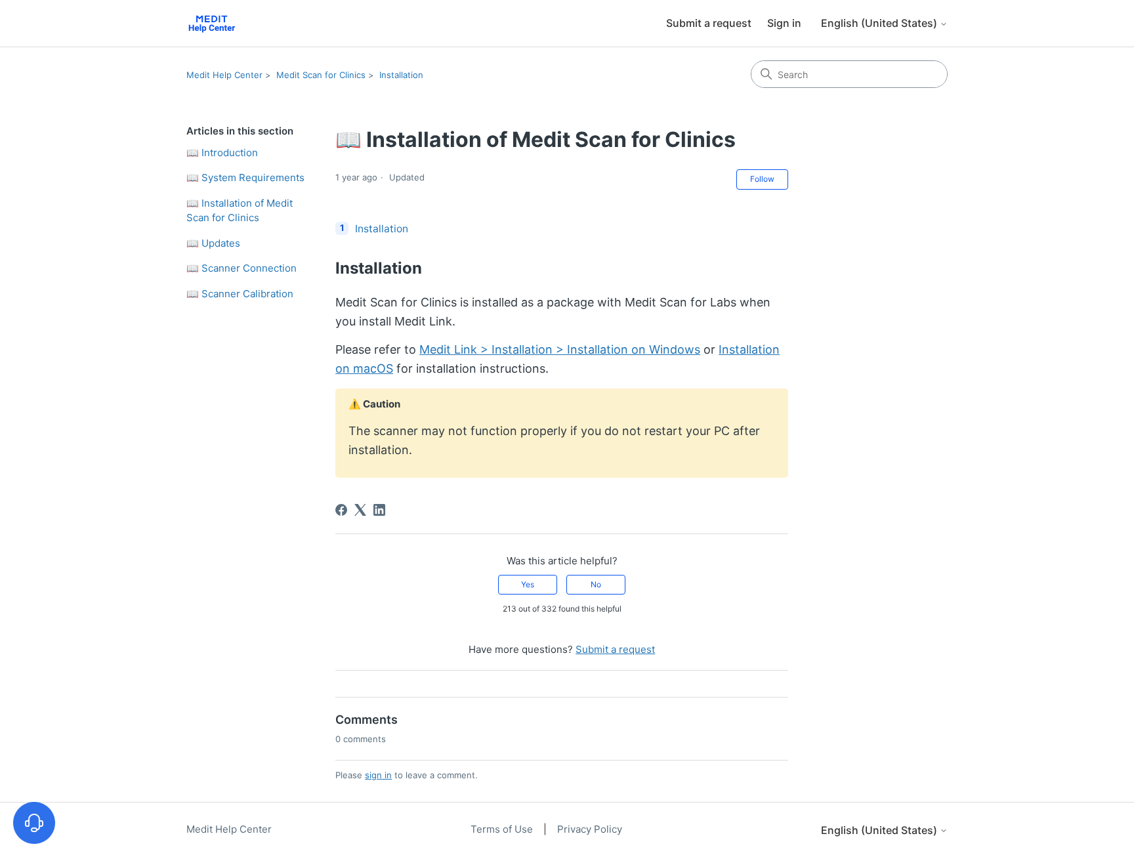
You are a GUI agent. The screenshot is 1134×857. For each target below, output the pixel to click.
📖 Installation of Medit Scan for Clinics (239, 210)
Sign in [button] (784, 23)
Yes (527, 584)
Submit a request (708, 23)
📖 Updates (213, 243)
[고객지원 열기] (34, 823)
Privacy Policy (589, 829)
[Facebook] (341, 510)
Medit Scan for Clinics (321, 75)
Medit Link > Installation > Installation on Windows (559, 349)
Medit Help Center (224, 75)
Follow (762, 179)
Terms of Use (503, 829)
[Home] (211, 23)
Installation (401, 75)
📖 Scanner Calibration (239, 293)
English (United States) (880, 23)
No (596, 584)
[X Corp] (360, 510)
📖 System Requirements (245, 177)
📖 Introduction (222, 152)
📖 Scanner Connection (241, 268)
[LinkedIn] (379, 510)
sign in (378, 775)
